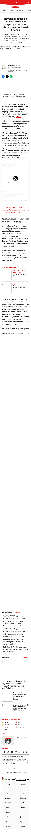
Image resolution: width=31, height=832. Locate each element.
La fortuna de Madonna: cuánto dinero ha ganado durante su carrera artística (14, 641)
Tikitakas (17, 612)
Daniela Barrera (13, 66)
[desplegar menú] (2, 2)
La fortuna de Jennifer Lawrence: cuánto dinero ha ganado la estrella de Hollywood (15, 649)
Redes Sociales (19, 10)
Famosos (21, 333)
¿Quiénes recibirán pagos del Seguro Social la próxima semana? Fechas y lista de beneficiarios (14, 684)
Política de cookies (6, 768)
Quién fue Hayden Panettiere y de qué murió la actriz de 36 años (14, 635)
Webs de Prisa (22, 779)
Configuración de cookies (18, 768)
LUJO (14, 284)
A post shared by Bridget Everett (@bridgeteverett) (16, 200)
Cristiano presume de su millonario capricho (21, 286)
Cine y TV (5, 10)
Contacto (4, 766)
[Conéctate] (29, 2)
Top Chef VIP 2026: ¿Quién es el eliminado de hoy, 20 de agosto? (14, 96)
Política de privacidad (19, 766)
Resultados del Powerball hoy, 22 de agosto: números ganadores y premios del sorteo (21, 696)
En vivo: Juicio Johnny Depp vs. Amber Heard (20, 275)
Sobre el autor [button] (11, 69)
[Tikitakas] (15, 7)
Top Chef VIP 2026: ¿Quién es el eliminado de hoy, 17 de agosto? (14, 630)
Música (11, 10)
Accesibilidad (5, 770)
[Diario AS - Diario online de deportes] (15, 2)
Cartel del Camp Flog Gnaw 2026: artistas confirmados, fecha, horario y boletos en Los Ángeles (14, 623)
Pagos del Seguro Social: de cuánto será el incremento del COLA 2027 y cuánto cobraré (21, 707)
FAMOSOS (15, 15)
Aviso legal (10, 766)
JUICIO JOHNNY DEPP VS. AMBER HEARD (20, 271)
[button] (28, 333)
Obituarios (14, 333)
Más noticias (25, 657)
